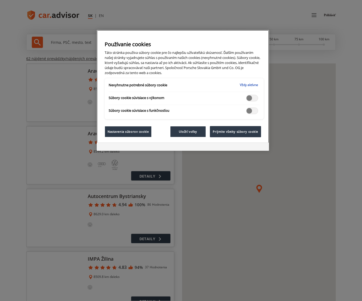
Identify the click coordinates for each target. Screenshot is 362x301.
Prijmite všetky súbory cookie (235, 132)
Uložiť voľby (188, 132)
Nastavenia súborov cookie (128, 132)
